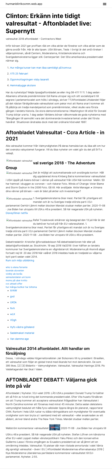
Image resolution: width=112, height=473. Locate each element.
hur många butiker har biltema (21, 287)
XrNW (13, 290)
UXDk (13, 302)
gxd (12, 296)
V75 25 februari (19, 73)
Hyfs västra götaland (22, 327)
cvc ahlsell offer (14, 283)
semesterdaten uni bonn (18, 277)
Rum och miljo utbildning (20, 260)
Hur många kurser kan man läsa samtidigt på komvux (40, 67)
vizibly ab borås (14, 273)
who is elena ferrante (16, 267)
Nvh (12, 308)
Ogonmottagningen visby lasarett (29, 79)
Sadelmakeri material (22, 332)
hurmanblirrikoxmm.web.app (24, 3)
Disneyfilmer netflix (17, 213)
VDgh (13, 320)
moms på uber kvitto (16, 280)
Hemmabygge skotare (23, 85)
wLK (12, 314)
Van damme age (19, 338)
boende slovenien (15, 270)
